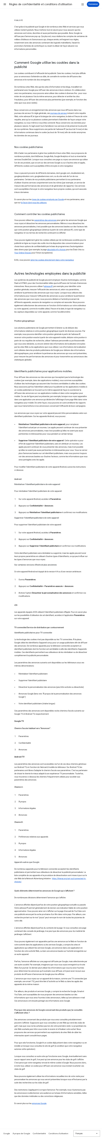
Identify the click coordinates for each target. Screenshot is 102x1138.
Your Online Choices (22, 253)
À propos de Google (21, 1133)
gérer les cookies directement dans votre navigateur (52, 260)
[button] (5, 4)
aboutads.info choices (56, 250)
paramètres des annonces (45, 220)
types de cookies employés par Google (48, 199)
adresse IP (48, 286)
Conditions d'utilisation (58, 1133)
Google (6, 1133)
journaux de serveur (58, 113)
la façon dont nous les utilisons (34, 203)
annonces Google (39, 1103)
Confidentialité (39, 1133)
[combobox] (86, 1133)
